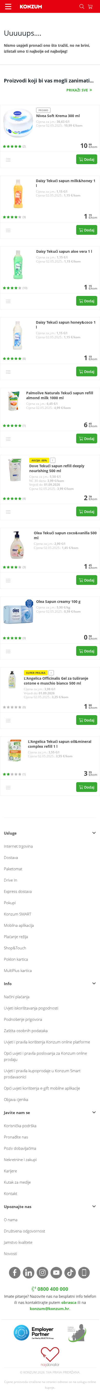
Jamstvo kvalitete (18, 1242)
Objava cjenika (16, 1099)
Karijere (10, 1170)
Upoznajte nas (17, 1206)
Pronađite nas (16, 1136)
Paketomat (13, 868)
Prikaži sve (77, 90)
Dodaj (88, 159)
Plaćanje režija (16, 936)
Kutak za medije (17, 1182)
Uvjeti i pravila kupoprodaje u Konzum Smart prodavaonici (42, 1073)
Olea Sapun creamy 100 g (58, 601)
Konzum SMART (17, 914)
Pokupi (10, 902)
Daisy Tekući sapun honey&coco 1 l (66, 325)
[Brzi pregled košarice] (94, 6)
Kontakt (10, 1193)
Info (8, 983)
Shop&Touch (15, 947)
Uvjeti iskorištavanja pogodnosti (31, 1008)
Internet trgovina (18, 846)
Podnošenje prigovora (23, 1019)
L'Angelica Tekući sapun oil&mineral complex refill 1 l (59, 744)
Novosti (10, 1253)
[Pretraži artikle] (82, 6)
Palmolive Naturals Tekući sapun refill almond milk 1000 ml (59, 395)
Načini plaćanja (16, 996)
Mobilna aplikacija (19, 925)
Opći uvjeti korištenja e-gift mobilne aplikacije (42, 1088)
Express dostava (18, 891)
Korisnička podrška (20, 1125)
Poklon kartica (16, 959)
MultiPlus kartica (18, 970)
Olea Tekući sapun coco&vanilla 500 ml (65, 535)
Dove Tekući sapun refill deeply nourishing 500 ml (56, 468)
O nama (10, 1219)
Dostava (11, 857)
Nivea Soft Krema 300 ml (58, 116)
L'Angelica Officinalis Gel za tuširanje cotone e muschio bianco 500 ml (56, 681)
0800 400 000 (52, 1289)
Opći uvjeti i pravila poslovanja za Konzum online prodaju (45, 1056)
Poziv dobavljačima (20, 1148)
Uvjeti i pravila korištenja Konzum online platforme (47, 1041)
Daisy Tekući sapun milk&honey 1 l (65, 183)
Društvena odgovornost (24, 1231)
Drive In (10, 880)
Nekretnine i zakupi (20, 1159)
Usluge (10, 833)
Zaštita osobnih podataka (26, 1030)
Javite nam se (17, 1112)
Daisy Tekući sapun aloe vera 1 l (64, 251)
